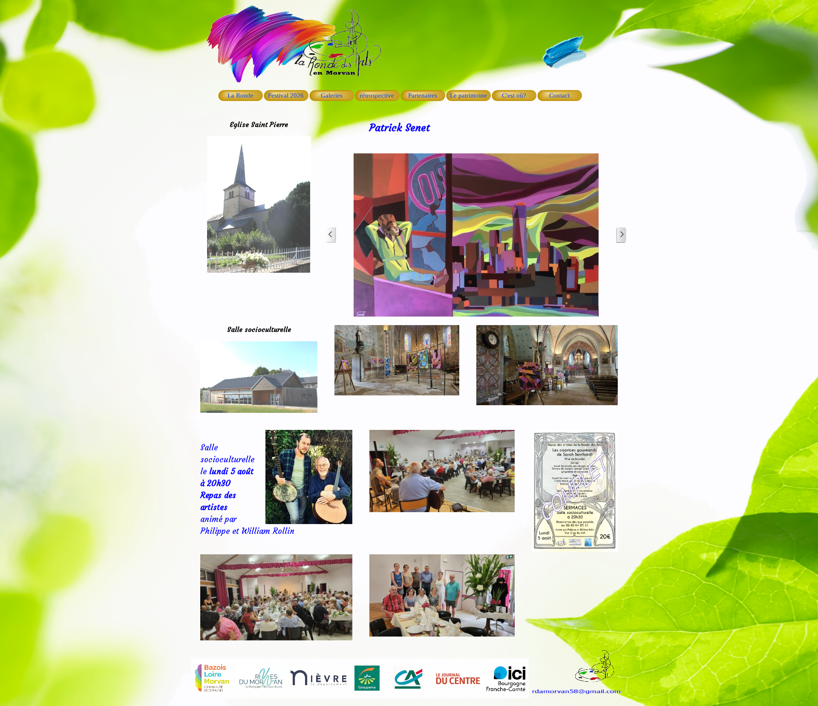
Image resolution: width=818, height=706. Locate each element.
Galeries (332, 95)
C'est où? (514, 95)
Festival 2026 (286, 95)
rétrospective (377, 95)
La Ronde (240, 95)
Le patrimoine (468, 95)
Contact (559, 95)
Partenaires (422, 95)
